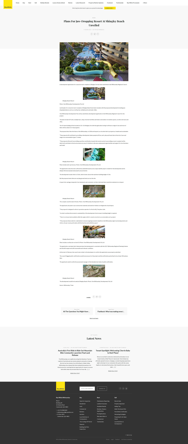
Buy (81, 397)
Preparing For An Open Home (120, 418)
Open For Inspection (85, 401)
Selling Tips (117, 406)
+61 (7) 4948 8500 (62, 410)
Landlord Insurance (102, 403)
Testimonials (119, 2)
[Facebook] (91, 34)
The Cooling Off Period (86, 421)
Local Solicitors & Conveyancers (84, 418)
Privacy (107, 439)
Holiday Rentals (44, 2)
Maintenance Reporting (103, 401)
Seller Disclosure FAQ (120, 409)
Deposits (82, 424)
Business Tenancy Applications (101, 410)
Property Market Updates (96, 2)
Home (17, 2)
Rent (98, 397)
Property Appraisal (119, 403)
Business (82, 411)
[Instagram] (123, 388)
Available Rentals (101, 406)
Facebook (110, 2)
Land (81, 406)
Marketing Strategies (120, 414)
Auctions (82, 414)
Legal (112, 439)
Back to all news (94, 318)
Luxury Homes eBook (59, 2)
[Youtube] (126, 388)
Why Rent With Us (102, 416)
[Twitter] (94, 34)
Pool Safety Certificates (120, 411)
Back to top (129, 435)
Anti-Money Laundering (126, 439)
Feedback (117, 439)
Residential (82, 403)
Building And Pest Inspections (84, 428)
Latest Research (80, 2)
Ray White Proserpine (133, 2)
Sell (115, 397)
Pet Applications (101, 413)
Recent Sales (117, 401)
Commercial (83, 409)
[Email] (98, 34)
